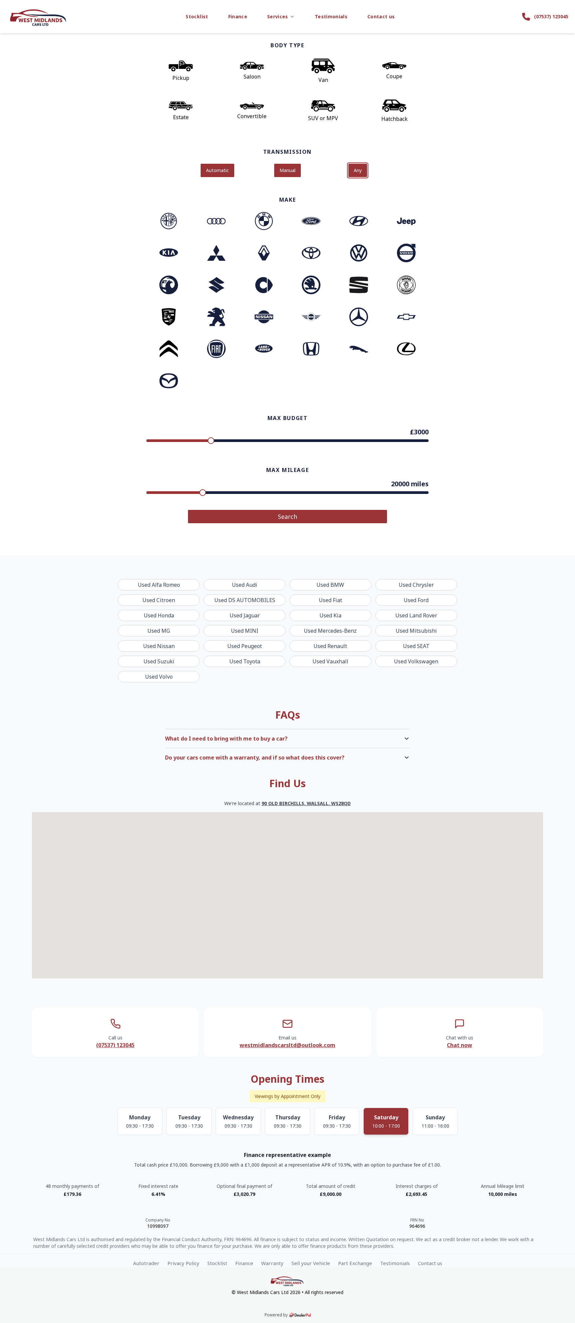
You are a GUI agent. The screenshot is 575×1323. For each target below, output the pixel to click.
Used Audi (244, 584)
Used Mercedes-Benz (330, 630)
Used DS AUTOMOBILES (244, 600)
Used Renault (330, 646)
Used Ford (416, 600)
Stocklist (197, 16)
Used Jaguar (245, 615)
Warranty (272, 1263)
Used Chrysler (416, 584)
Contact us (381, 16)
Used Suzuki (158, 661)
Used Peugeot (244, 646)
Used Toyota (244, 661)
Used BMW (330, 584)
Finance (237, 16)
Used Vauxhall (330, 661)
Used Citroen (158, 600)
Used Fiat (330, 600)
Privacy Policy (183, 1263)
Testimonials (331, 16)
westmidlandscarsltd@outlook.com (287, 1045)
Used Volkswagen (416, 661)
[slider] (211, 440)
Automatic (217, 170)
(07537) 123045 (115, 1045)
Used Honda (159, 615)
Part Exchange (355, 1263)
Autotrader (146, 1263)
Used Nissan (159, 646)
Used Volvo (159, 676)
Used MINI (244, 630)
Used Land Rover (416, 615)
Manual (287, 170)
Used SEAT (416, 646)
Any (358, 170)
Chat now (459, 1045)
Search (287, 517)
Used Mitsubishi (416, 630)
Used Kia (330, 615)
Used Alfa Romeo (159, 584)
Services (277, 16)
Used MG (158, 630)
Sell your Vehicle (310, 1263)
